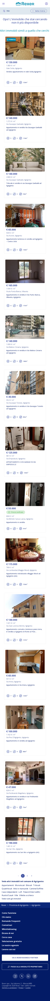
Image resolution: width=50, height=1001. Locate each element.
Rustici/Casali (7, 895)
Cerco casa (7, 937)
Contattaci (7, 925)
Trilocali (36, 885)
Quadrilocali (7, 888)
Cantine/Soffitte (36, 888)
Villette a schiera (26, 895)
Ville (16, 895)
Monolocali (20, 885)
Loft (20, 892)
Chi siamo (6, 917)
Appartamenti (8, 885)
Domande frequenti (11, 921)
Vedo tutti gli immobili (11, 898)
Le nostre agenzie (10, 945)
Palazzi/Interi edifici (31, 892)
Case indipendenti (9, 892)
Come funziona (9, 913)
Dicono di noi (8, 933)
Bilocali (29, 885)
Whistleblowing (9, 929)
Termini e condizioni (9, 988)
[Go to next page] (31, 876)
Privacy (21, 988)
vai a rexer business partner (25, 958)
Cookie (28, 988)
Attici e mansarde (20, 888)
